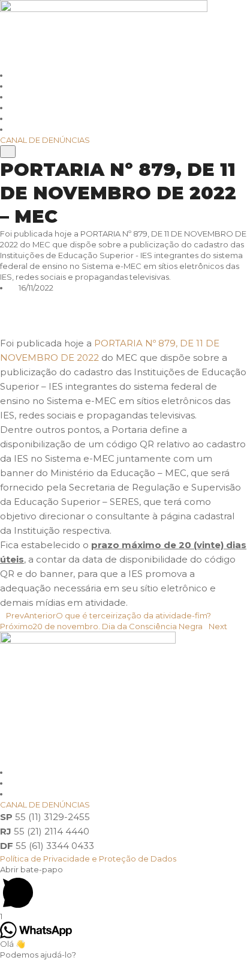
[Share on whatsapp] (123, 298)
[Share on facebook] (123, 320)
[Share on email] (123, 330)
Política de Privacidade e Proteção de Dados (88, 858)
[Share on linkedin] (123, 309)
